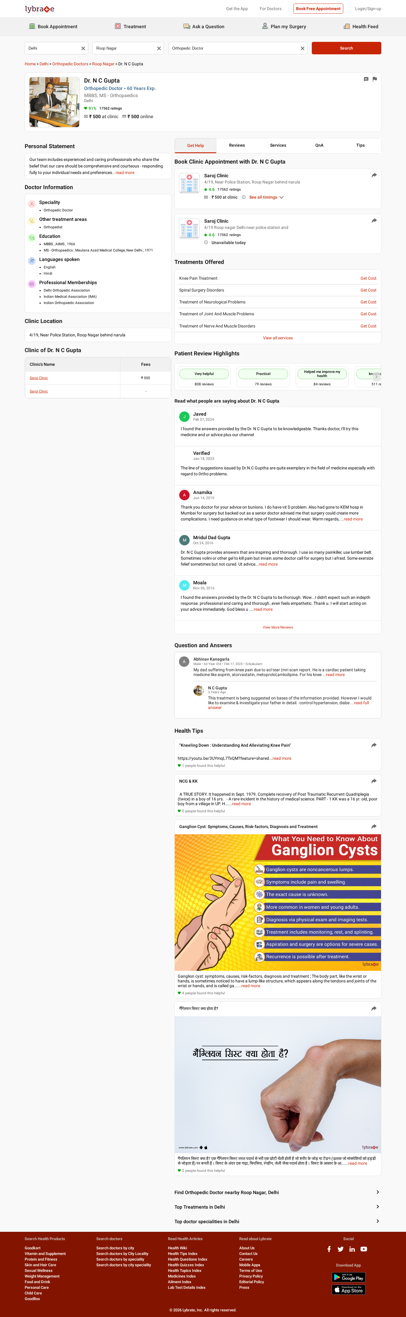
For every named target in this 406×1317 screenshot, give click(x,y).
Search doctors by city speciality (123, 1265)
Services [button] (278, 145)
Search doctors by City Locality (122, 1253)
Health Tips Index (183, 1253)
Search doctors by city (115, 1248)
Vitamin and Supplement (45, 1253)
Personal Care (37, 1287)
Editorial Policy (251, 1282)
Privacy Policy (251, 1276)
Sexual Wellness (39, 1270)
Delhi (44, 63)
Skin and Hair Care (40, 1265)
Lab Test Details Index (187, 1287)
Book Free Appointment (318, 8)
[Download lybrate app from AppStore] (348, 1293)
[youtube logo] (363, 1251)
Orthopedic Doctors (70, 63)
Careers (246, 1259)
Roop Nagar (103, 63)
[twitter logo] (340, 1251)
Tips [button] (360, 145)
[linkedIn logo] (352, 1251)
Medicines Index (182, 1276)
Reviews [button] (237, 145)
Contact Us (248, 1253)
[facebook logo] (329, 1251)
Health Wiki (177, 1248)
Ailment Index (179, 1282)
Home (30, 63)
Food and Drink (37, 1282)
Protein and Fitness (41, 1259)
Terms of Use (250, 1270)
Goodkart (32, 1248)
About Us (247, 1248)
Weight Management (42, 1276)
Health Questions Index (187, 1259)
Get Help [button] (195, 145)
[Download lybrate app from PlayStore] (348, 1281)
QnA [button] (319, 145)
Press (244, 1287)
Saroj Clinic (39, 378)
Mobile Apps (249, 1265)
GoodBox (32, 1299)
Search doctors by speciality (120, 1259)
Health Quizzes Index (186, 1265)
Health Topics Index (185, 1270)
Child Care (33, 1293)
